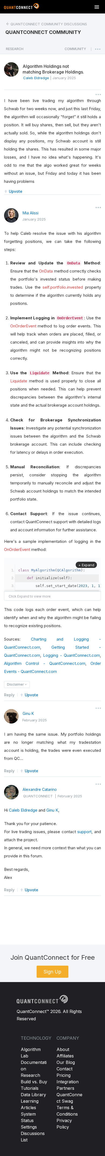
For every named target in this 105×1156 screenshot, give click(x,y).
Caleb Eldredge (23, 810)
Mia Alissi (30, 213)
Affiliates (65, 1056)
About (63, 1049)
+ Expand (86, 565)
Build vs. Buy (34, 1081)
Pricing (64, 1075)
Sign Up (52, 972)
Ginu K (28, 713)
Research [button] (14, 49)
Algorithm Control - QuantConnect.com (44, 663)
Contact (64, 1068)
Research (30, 1075)
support (84, 831)
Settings (29, 1127)
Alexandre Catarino (40, 789)
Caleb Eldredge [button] (36, 78)
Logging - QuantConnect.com (71, 655)
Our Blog (66, 1062)
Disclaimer (16, 684)
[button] (75, 50)
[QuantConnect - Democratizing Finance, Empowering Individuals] (21, 7)
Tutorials (29, 1088)
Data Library (33, 1094)
